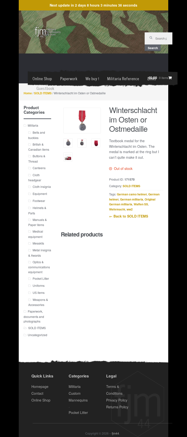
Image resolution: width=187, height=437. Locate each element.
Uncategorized (37, 335)
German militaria (131, 199)
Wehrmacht (117, 209)
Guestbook (45, 88)
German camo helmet (132, 194)
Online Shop (42, 78)
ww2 (130, 209)
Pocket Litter (41, 278)
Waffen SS (141, 204)
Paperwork (68, 78)
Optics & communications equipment (39, 267)
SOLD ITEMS (43, 93)
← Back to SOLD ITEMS (128, 216)
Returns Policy (117, 406)
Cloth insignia (42, 186)
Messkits (38, 243)
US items (39, 292)
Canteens (39, 168)
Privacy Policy (116, 400)
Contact (37, 393)
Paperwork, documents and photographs (34, 316)
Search (153, 48)
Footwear (39, 201)
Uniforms (39, 285)
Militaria (33, 125)
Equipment (40, 194)
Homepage (39, 386)
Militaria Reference (123, 78)
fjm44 (115, 433)
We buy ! (92, 78)
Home (28, 93)
